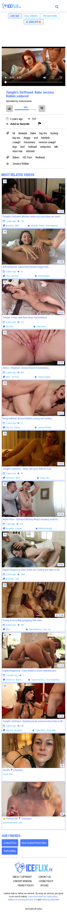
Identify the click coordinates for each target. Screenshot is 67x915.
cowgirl (16, 142)
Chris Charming (52, 679)
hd (14, 133)
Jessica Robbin (21, 163)
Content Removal (22, 881)
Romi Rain (51, 730)
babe (33, 133)
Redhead (40, 157)
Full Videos (31, 16)
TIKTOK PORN (50, 16)
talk (56, 146)
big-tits (43, 133)
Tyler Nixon (41, 730)
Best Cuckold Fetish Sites (34, 842)
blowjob (23, 133)
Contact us (44, 877)
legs (15, 146)
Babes (16, 157)
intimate (30, 151)
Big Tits (9, 427)
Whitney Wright (45, 528)
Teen (17, 579)
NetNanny (45, 899)
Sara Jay (47, 629)
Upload (44, 885)
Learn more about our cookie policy (43, 896)
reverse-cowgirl (47, 142)
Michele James (37, 225)
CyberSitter (54, 899)
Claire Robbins (37, 679)
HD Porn (27, 157)
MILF (17, 225)
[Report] (39, 124)
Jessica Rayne (44, 377)
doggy (27, 137)
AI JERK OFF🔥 (33, 22)
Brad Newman (52, 225)
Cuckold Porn (9, 842)
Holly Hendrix (44, 276)
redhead (32, 146)
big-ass (16, 137)
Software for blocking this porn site (22, 899)
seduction (45, 146)
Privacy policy (26, 885)
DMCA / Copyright (22, 877)
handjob (45, 137)
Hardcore (10, 478)
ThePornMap (9, 851)
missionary (29, 142)
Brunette (10, 225)
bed (22, 146)
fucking (54, 133)
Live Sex (14, 16)
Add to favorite (20, 124)
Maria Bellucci (35, 629)
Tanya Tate (44, 478)
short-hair (18, 151)
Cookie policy (46, 881)
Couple (18, 528)
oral (36, 137)
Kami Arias (41, 326)
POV (8, 276)
